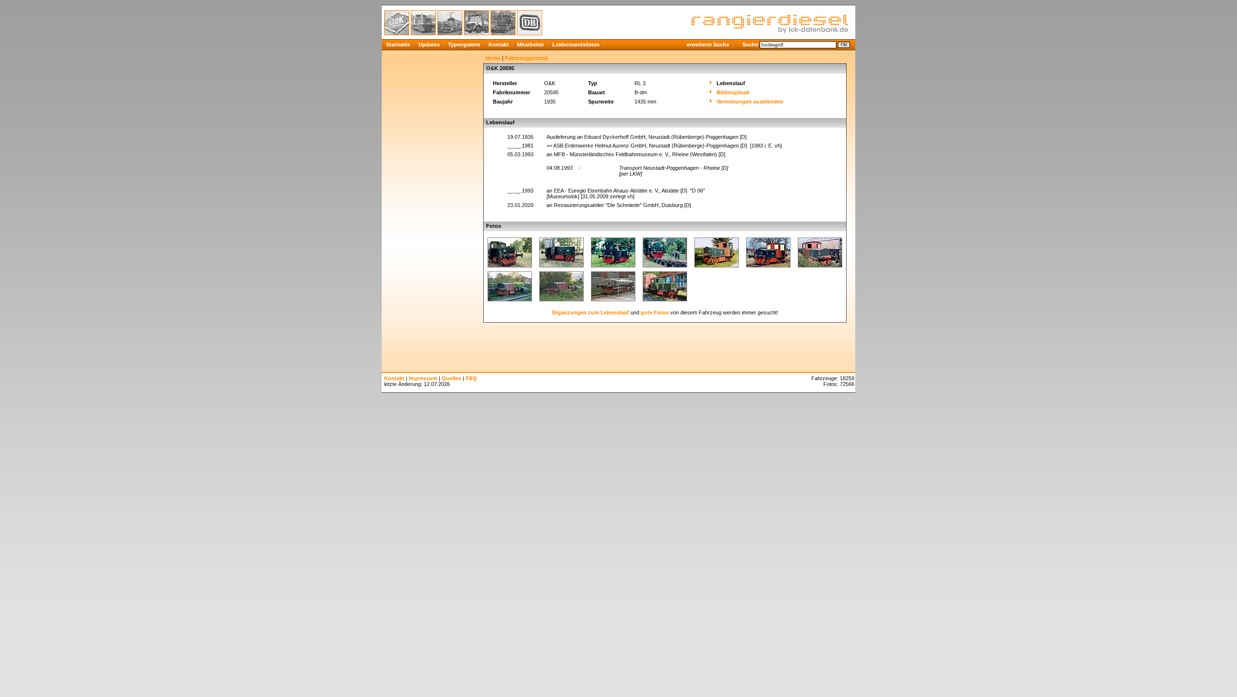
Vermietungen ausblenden (750, 101)
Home (493, 58)
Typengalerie (464, 44)
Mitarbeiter (530, 44)
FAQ (471, 378)
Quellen (451, 378)
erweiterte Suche (708, 44)
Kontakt (499, 44)
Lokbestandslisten (576, 44)
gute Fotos (655, 312)
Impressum (423, 378)
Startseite (398, 44)
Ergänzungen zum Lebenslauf (590, 312)
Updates (429, 44)
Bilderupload (733, 92)
